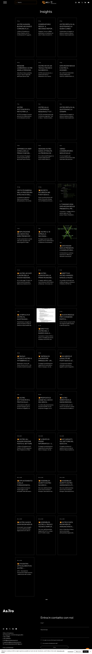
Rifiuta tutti (78, 651)
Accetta (85, 651)
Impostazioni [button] (70, 651)
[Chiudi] (90, 651)
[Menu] (5, 2)
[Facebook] (79, 2)
